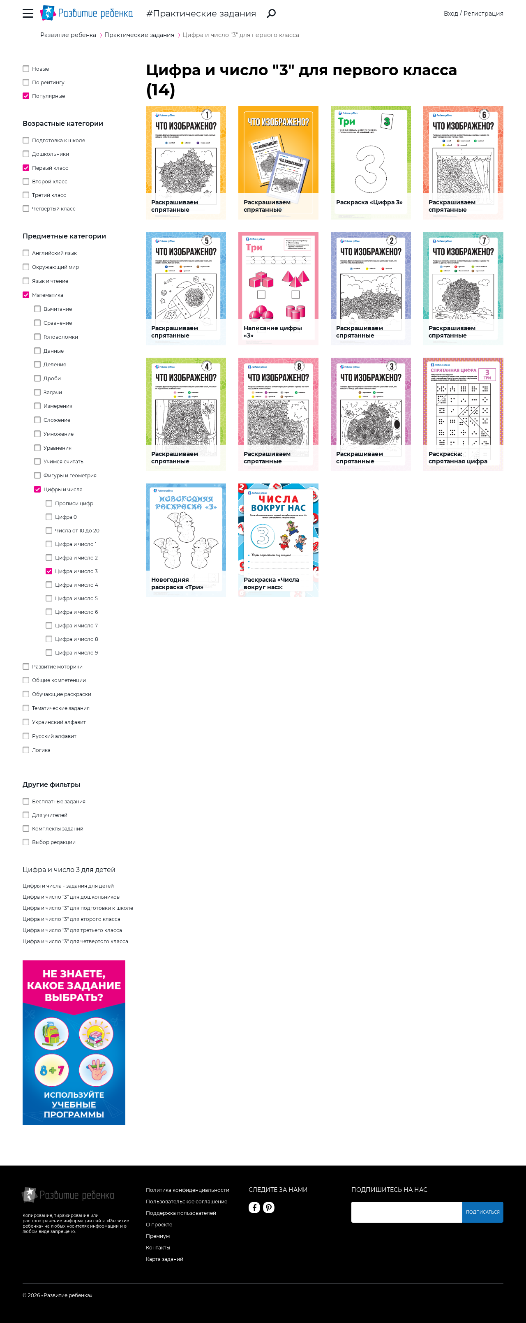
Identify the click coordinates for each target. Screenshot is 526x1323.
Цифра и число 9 (76, 653)
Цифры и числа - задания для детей (68, 886)
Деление (55, 364)
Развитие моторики (57, 667)
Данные (54, 351)
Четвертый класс (54, 209)
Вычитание (58, 309)
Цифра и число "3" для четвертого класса (75, 941)
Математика (47, 295)
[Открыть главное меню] (28, 13)
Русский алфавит (54, 736)
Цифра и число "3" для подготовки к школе (78, 908)
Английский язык (54, 253)
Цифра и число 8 (76, 639)
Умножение (59, 434)
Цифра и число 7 (76, 625)
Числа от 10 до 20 (77, 530)
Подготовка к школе (58, 140)
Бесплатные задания (58, 801)
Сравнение (58, 323)
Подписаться (483, 1212)
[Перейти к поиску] (271, 13)
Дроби (52, 378)
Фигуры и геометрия (70, 475)
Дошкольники (50, 154)
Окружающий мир (55, 267)
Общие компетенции (59, 680)
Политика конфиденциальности (187, 1190)
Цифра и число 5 (76, 598)
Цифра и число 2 (76, 558)
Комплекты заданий (57, 829)
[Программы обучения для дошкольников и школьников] (74, 1122)
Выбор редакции (54, 842)
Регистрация (483, 13)
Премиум (158, 1236)
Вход (451, 13)
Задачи (53, 392)
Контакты (158, 1247)
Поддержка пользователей (181, 1213)
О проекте (159, 1224)
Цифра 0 (66, 517)
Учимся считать (63, 461)
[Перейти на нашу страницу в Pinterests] (269, 1207)
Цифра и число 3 (76, 571)
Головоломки (61, 337)
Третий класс (49, 195)
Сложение (57, 420)
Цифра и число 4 (76, 585)
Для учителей (49, 815)
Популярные (48, 96)
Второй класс (49, 181)
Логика (41, 750)
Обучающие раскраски (61, 694)
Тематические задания (61, 708)
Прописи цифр (74, 503)
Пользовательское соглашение (186, 1201)
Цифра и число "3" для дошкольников (71, 897)
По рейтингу (48, 82)
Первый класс (50, 168)
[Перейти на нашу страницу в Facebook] (254, 1207)
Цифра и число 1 (76, 544)
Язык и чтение (50, 281)
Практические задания (204, 13)
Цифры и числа (63, 489)
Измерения (58, 406)
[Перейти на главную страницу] (86, 13)
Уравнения (58, 448)
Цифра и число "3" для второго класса (71, 919)
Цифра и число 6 (76, 612)
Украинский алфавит (59, 722)
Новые (40, 69)
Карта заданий (164, 1259)
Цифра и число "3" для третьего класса (72, 930)
